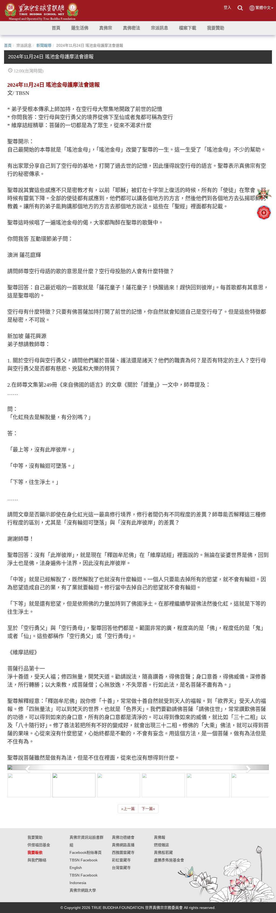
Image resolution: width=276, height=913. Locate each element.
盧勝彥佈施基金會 (169, 860)
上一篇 (128, 809)
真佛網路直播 (123, 845)
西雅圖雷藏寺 (123, 852)
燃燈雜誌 (161, 845)
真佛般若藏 (163, 852)
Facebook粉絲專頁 (86, 852)
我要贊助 (35, 837)
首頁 (8, 45)
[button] (80, 28)
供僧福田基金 (38, 845)
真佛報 (159, 837)
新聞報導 (43, 45)
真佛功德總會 (123, 837)
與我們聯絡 (36, 860)
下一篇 (148, 809)
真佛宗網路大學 (83, 890)
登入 (227, 7)
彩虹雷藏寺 (121, 860)
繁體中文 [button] (263, 7)
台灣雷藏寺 (121, 867)
